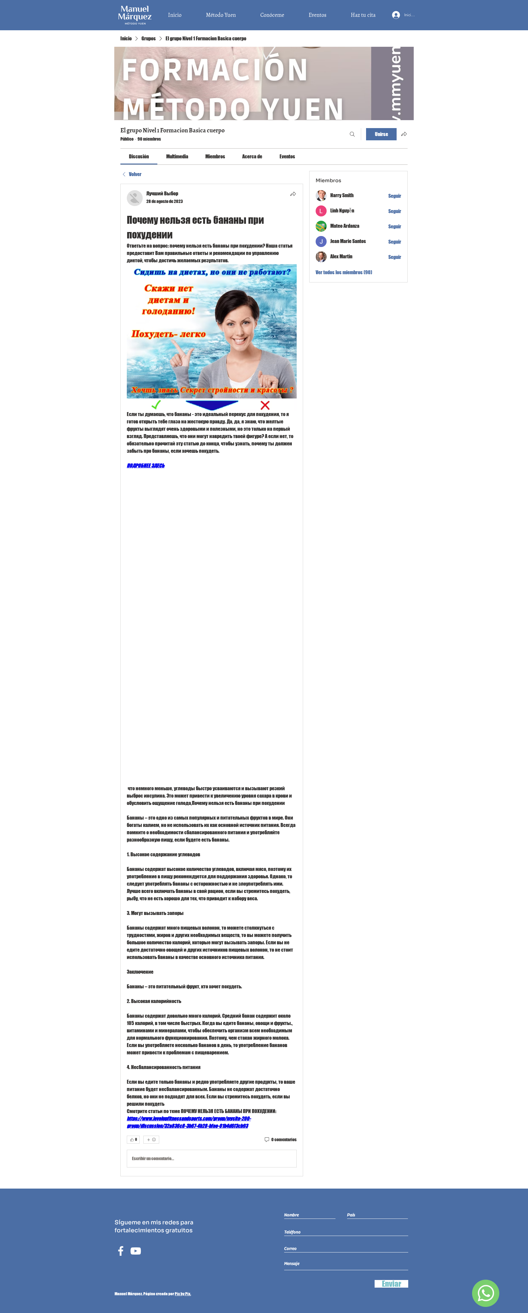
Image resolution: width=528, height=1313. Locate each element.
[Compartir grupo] (404, 134)
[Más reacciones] (151, 1140)
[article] (211, 680)
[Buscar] (352, 134)
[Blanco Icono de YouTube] (135, 1251)
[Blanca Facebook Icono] (120, 1251)
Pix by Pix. (183, 1293)
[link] (139, 156)
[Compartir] (293, 193)
